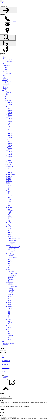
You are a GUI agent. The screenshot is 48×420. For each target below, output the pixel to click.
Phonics (6, 67)
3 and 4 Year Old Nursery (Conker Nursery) (8, 343)
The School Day (5, 88)
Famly (7, 93)
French (8, 218)
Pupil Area (3, 90)
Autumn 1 (10, 195)
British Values (6, 66)
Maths (5, 68)
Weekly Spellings (10, 194)
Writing (9, 123)
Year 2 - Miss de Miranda (9, 207)
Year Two (7, 106)
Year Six (6, 99)
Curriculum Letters (10, 112)
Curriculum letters (8, 92)
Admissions (4, 64)
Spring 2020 (9, 300)
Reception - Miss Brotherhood (9, 166)
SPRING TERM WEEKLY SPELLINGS (14, 247)
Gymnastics (10, 322)
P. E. (8, 316)
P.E (8, 124)
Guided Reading (10, 216)
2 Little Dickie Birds (11, 290)
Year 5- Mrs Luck (8, 328)
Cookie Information (5, 376)
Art (8, 315)
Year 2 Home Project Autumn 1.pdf (6, 360)
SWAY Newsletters (5, 79)
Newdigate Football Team (9, 61)
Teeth (5, 82)
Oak (6, 161)
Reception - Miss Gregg (9, 190)
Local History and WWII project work (13, 257)
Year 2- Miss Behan (8, 302)
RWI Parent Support (10, 277)
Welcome (4, 57)
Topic (8, 267)
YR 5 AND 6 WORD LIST (12, 240)
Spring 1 (10, 199)
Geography (9, 215)
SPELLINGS (9, 237)
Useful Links (4, 89)
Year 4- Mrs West (8, 325)
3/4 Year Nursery (8, 269)
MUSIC (12, 244)
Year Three (6, 97)
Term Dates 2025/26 (5, 87)
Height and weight (7, 83)
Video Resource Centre (4, 372)
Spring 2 (9, 323)
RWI (8, 278)
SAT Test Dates (5, 85)
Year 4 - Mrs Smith (8, 178)
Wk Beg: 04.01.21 (11, 254)
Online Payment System (6, 84)
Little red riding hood (13, 275)
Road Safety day (10, 283)
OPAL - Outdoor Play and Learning (7, 73)
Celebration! (9, 228)
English (10, 211)
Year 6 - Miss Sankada (9, 181)
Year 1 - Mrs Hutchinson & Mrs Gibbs (10, 174)
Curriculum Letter (10, 101)
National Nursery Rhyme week (11, 276)
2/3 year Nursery (8, 182)
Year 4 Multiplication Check (11, 236)
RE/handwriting (10, 217)
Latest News (4, 78)
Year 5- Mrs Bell (8, 329)
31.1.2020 (10, 308)
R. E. (8, 318)
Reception (6, 91)
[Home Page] (2, 2)
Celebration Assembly (10, 279)
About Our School (4, 56)
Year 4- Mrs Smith (8, 319)
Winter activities (11, 288)
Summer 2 (10, 201)
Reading (9, 122)
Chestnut (7, 120)
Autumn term (9, 184)
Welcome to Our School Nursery (7, 342)
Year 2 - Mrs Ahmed (8, 175)
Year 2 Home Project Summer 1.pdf (6, 368)
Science (6, 69)
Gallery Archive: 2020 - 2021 (8, 60)
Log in (2, 345)
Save (6, 419)
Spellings (9, 197)
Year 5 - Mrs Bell (8, 245)
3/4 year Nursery (8, 165)
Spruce (7, 150)
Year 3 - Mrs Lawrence (9, 176)
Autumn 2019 (9, 299)
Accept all (4, 419)
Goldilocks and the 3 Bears (14, 273)
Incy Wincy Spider (11, 292)
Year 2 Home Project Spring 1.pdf (6, 364)
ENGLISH (9, 241)
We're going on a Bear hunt (14, 286)
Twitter (7, 94)
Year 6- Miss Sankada (8, 334)
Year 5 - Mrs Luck (8, 179)
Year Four (6, 98)
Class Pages (3, 355)
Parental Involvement (10, 270)
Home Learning (10, 102)
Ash (6, 127)
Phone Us (14, 21)
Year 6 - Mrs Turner (8, 180)
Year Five (7, 114)
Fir (6, 136)
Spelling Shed (11, 255)
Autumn (9, 205)
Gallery (4, 58)
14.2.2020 (10, 309)
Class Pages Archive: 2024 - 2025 (9, 100)
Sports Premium (5, 76)
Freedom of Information (6, 71)
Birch (7, 147)
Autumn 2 (10, 198)
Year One (6, 96)
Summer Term (9, 230)
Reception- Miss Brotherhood (9, 282)
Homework (9, 256)
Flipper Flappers (10, 296)
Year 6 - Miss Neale (8, 253)
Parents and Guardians (4, 80)
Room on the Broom (13, 274)
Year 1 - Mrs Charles (8, 196)
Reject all (2, 419)
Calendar (4, 77)
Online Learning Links (10, 210)
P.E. (8, 280)
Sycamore (7, 142)
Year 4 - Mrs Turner (8, 226)
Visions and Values (5, 62)
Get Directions (15, 32)
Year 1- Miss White (8, 301)
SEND (4, 75)
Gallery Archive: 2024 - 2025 (8, 59)
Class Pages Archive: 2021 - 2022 (9, 164)
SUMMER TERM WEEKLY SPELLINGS (14, 238)
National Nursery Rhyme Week (11, 289)
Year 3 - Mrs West (8, 177)
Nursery (3, 341)
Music (8, 317)
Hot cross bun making (12, 271)
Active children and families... (8, 81)
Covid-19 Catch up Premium (6, 65)
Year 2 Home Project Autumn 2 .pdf (6, 361)
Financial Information (5, 70)
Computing (9, 314)
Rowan (7, 155)
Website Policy (5, 377)
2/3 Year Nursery (8, 268)
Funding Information (5, 344)
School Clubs (4, 86)
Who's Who (4, 63)
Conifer (7, 139)
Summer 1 (10, 200)
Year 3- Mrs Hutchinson (9, 306)
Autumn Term (9, 234)
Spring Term (9, 185)
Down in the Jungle (11, 291)
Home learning (9, 146)
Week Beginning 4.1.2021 (12, 242)
